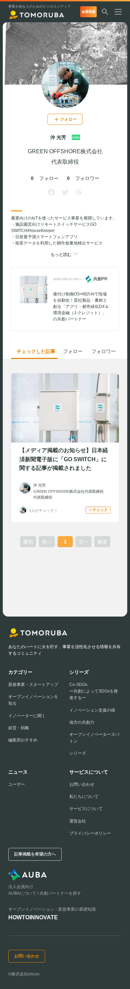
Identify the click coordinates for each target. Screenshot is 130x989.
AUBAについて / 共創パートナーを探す (44, 893)
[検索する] (105, 12)
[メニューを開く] (121, 11)
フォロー (73, 351)
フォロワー (104, 351)
